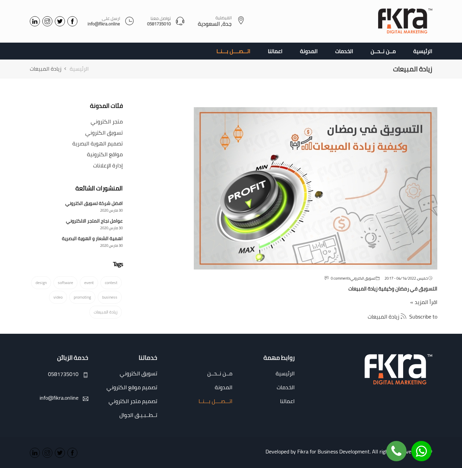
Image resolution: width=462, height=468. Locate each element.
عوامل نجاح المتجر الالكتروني (94, 220)
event (89, 282)
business (109, 297)
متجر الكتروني (107, 121)
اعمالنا (275, 51)
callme (396, 446)
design (41, 282)
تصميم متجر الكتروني (133, 401)
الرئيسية (422, 51)
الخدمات (344, 51)
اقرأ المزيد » (423, 302)
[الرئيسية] (405, 21)
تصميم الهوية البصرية (97, 143)
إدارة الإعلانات (108, 165)
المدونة (309, 51)
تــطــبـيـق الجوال (138, 415)
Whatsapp (421, 446)
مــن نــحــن (383, 51)
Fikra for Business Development (333, 451)
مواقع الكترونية (105, 154)
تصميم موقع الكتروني (132, 387)
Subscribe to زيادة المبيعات (402, 316)
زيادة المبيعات (105, 312)
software (65, 282)
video (58, 297)
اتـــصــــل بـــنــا (233, 51)
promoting (82, 297)
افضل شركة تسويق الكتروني (94, 203)
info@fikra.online (104, 24)
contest (111, 282)
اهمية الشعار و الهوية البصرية (92, 238)
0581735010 (159, 24)
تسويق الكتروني (362, 278)
